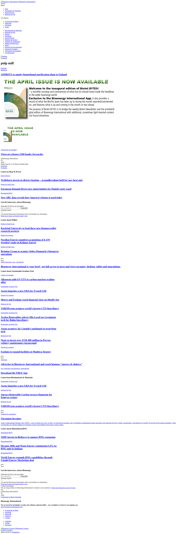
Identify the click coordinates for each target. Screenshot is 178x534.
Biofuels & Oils (10, 14)
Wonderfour (16, 532)
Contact (7, 518)
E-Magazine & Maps (8, 497)
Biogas (7, 34)
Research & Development (13, 47)
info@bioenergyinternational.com (12, 507)
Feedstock (8, 36)
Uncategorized (9, 53)
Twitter (7, 523)
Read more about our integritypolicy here (14, 216)
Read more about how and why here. (64, 488)
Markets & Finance (11, 40)
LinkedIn (8, 521)
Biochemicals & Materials (13, 30)
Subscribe (8, 23)
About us (8, 516)
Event (7, 27)
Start (6, 9)
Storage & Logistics (11, 49)
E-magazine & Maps (11, 21)
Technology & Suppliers (13, 11)
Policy (7, 45)
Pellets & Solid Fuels (12, 43)
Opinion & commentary (12, 42)
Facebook (8, 525)
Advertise (8, 25)
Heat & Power (9, 12)
